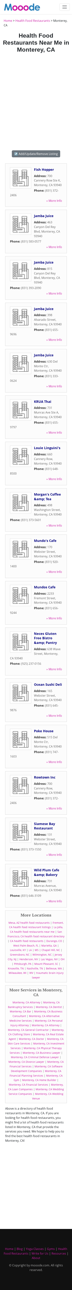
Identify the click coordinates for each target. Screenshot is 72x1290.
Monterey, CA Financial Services (28, 1084)
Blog (20, 1249)
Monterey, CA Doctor (31, 1039)
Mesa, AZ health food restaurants (29, 922)
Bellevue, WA (54, 968)
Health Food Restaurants (32, 21)
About (36, 1258)
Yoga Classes (35, 1249)
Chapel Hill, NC (51, 950)
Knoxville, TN (16, 968)
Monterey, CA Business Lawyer (41, 1052)
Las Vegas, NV (49, 959)
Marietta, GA (49, 945)
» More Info (54, 201)
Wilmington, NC (42, 954)
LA (30, 950)
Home (8, 21)
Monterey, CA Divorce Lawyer (26, 1062)
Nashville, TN (35, 968)
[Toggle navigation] (64, 7)
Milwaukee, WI (17, 973)
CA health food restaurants (26, 941)
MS (37, 950)
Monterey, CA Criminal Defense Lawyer (35, 1057)
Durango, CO (54, 941)
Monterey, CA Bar (20, 1011)
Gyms (51, 1249)
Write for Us (40, 1253)
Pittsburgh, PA (22, 964)
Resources (59, 1253)
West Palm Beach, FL (25, 945)
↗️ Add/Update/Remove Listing (36, 154)
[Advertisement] (36, 101)
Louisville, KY (18, 950)
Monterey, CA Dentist (49, 1007)
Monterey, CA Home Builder (39, 1080)
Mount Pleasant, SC (46, 964)
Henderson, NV (28, 959)
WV (31, 973)
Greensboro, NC (20, 954)
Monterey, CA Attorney (26, 1002)
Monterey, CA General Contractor (28, 1030)
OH (62, 959)
